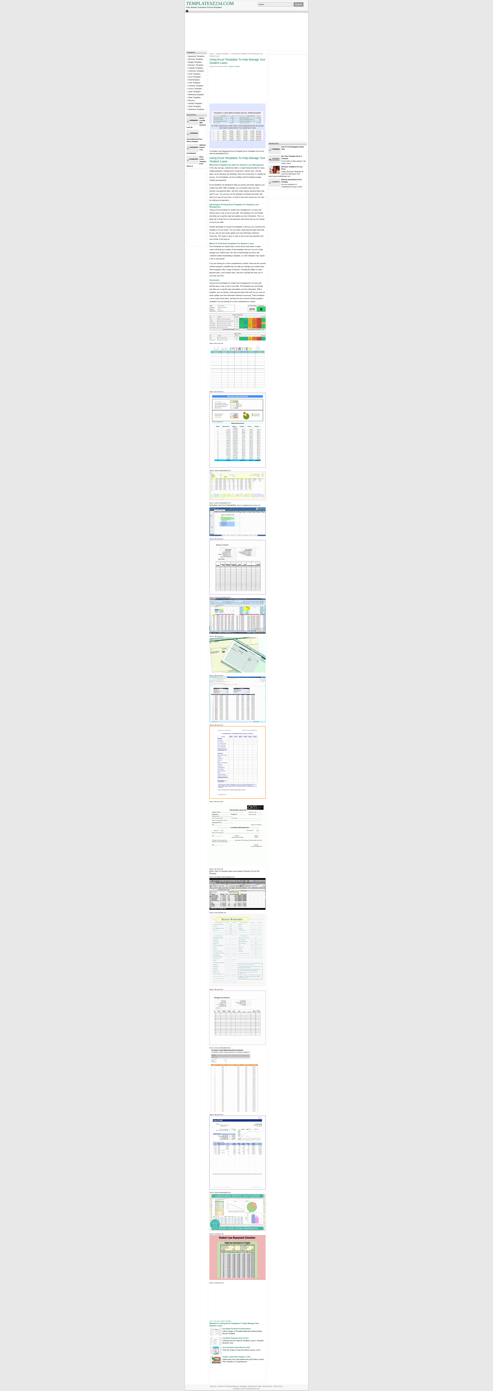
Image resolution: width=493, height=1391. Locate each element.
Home (211, 54)
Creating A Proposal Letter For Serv (235, 1338)
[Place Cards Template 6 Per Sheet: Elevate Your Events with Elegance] (192, 159)
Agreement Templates (196, 56)
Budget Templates (195, 62)
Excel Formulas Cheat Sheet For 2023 (236, 1347)
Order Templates (194, 97)
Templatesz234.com (210, 3)
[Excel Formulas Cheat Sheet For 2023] (216, 1354)
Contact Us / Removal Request (228, 1386)
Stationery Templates (196, 109)
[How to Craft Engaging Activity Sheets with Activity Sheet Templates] (274, 149)
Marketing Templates (196, 95)
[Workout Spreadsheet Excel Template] (274, 181)
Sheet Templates (194, 106)
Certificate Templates (196, 71)
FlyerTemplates (194, 80)
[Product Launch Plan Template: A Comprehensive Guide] (216, 1363)
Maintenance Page (255, 1386)
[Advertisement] (246, 31)
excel (214, 1321)
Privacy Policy (267, 1386)
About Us (213, 1386)
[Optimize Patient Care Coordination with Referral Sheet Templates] (192, 147)
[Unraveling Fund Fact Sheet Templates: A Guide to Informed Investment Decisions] (192, 133)
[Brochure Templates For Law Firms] (275, 173)
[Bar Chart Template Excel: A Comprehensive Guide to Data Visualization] (274, 160)
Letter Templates (194, 92)
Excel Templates (194, 77)
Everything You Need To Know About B (236, 1329)
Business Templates (195, 65)
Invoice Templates (195, 89)
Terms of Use (277, 1386)
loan (218, 1321)
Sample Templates (222, 54)
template (228, 1321)
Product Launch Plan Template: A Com (236, 1357)
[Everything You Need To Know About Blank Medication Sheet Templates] (216, 1335)
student (222, 1321)
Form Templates (194, 83)
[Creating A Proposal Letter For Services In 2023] (216, 1344)
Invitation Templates (195, 86)
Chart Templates (194, 74)
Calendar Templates (195, 68)
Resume (191, 100)
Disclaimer (243, 1386)
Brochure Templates (195, 59)
